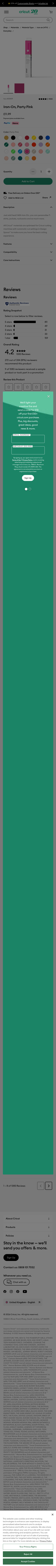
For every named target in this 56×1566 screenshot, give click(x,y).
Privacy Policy (27, 460)
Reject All (28, 1554)
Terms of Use (16, 460)
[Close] (48, 396)
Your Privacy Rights (27, 1547)
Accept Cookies (28, 1561)
